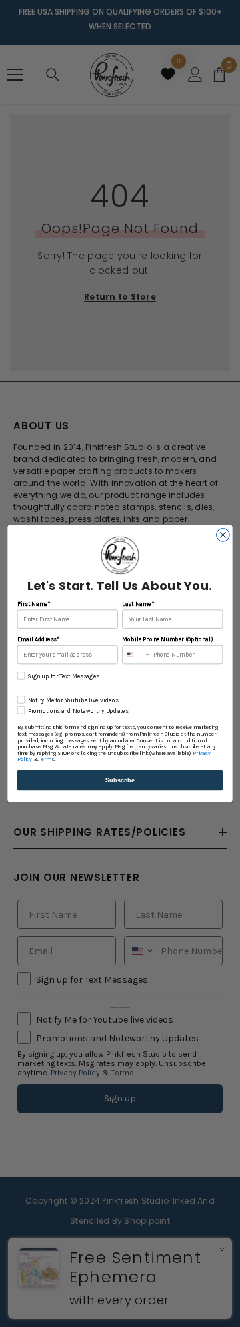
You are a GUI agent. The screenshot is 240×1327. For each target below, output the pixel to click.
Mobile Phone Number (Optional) (167, 639)
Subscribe (120, 780)
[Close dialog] (223, 535)
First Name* (34, 604)
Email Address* (38, 639)
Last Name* (137, 604)
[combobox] (136, 655)
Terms (47, 759)
